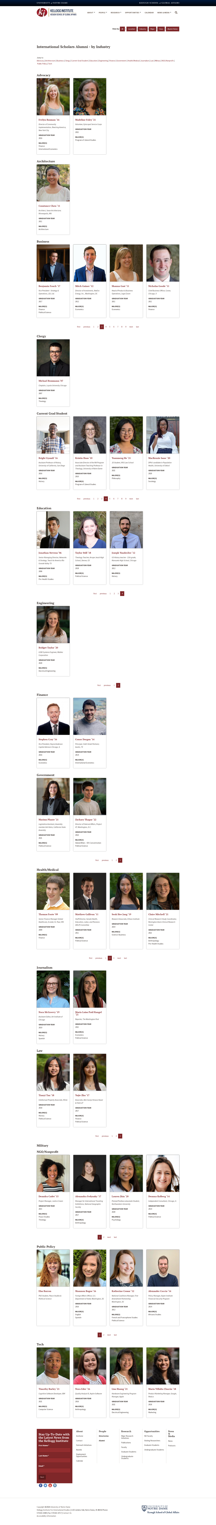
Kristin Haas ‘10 (83, 458)
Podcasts (172, 1445)
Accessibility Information (46, 1516)
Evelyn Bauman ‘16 (49, 119)
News (170, 1441)
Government (121, 60)
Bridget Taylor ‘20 (48, 647)
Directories (104, 1436)
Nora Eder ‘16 (82, 1388)
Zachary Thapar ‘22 (85, 819)
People (102, 12)
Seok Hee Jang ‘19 (121, 914)
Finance (112, 60)
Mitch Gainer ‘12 (84, 286)
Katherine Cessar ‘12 (123, 1291)
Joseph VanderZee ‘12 (123, 552)
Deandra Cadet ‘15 (48, 1196)
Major (152, 29)
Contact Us (67, 1513)
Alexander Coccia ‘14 (159, 1291)
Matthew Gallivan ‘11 (86, 914)
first (78, 327)
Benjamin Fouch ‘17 (49, 286)
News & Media (163, 12)
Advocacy (40, 60)
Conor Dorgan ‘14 (84, 739)
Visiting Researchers (152, 1440)
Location (131, 29)
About (90, 12)
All (122, 29)
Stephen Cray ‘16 (48, 739)
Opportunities (132, 12)
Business (60, 60)
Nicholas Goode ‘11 (158, 286)
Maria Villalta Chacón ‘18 (162, 1388)
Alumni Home (173, 29)
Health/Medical (133, 60)
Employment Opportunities (81, 1455)
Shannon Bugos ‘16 (85, 1291)
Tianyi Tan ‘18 (46, 1095)
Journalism (145, 60)
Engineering (103, 60)
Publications (126, 1442)
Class (161, 29)
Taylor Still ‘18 (83, 552)
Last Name (44, 1456)
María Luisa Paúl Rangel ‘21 (88, 1013)
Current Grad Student (79, 60)
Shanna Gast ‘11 (120, 286)
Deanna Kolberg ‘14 (159, 1196)
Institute (79, 1436)
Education (93, 60)
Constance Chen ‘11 (49, 205)
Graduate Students (128, 1452)
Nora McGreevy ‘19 (49, 1012)
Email (41, 1466)
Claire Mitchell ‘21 (158, 914)
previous (87, 327)
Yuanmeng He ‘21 (121, 458)
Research (115, 12)
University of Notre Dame (60, 1507)
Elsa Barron (45, 1291)
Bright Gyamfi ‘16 (48, 458)
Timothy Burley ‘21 (49, 1388)
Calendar (149, 12)
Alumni (102, 1440)
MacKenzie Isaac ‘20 (159, 458)
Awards (79, 1450)
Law (152, 60)
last (137, 327)
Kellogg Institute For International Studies (53, 1510)
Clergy (67, 60)
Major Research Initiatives (127, 1437)
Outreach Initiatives (84, 1445)
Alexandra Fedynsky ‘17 (88, 1196)
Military (157, 60)
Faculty (124, 1447)
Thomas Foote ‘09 (48, 914)
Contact (79, 1440)
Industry (142, 29)
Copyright (40, 1507)
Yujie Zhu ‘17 (82, 1095)
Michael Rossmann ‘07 (51, 380)
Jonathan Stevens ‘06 (50, 552)
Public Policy (42, 63)
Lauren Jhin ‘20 (120, 1196)
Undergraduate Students (127, 1457)
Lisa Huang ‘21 (120, 1388)
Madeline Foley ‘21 (85, 119)
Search (176, 14)
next (131, 327)
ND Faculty (148, 1436)
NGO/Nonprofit (168, 60)
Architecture (50, 60)
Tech (50, 63)
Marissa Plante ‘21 (48, 819)
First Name (44, 1445)
